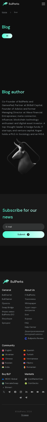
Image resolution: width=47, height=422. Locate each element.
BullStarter (7, 295)
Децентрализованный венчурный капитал (34, 333)
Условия (24, 415)
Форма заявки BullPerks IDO (8, 313)
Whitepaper (30, 303)
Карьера (28, 318)
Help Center (30, 327)
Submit (21, 234)
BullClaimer (7, 299)
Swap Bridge (8, 307)
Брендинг (6, 323)
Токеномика (30, 299)
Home (4, 12)
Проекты (6, 303)
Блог (27, 314)
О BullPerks (30, 295)
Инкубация (7, 318)
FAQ (27, 323)
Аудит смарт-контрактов (31, 309)
